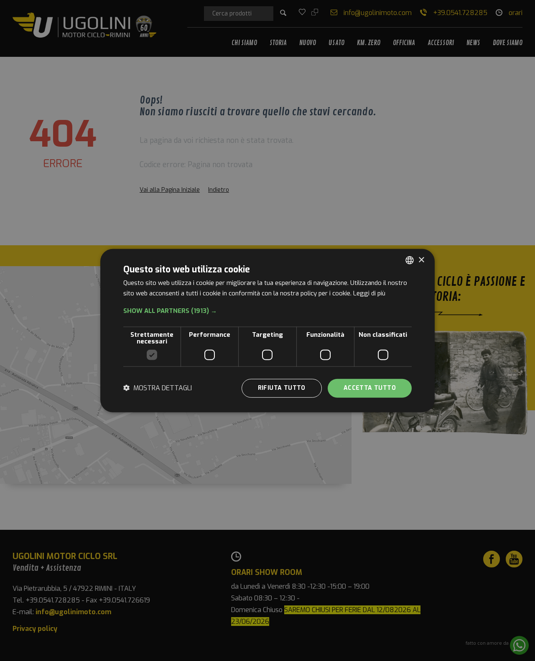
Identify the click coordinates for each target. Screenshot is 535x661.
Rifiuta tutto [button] (282, 388)
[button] (267, 311)
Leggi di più (369, 293)
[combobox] (409, 260)
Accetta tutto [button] (370, 388)
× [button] (421, 260)
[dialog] (267, 330)
